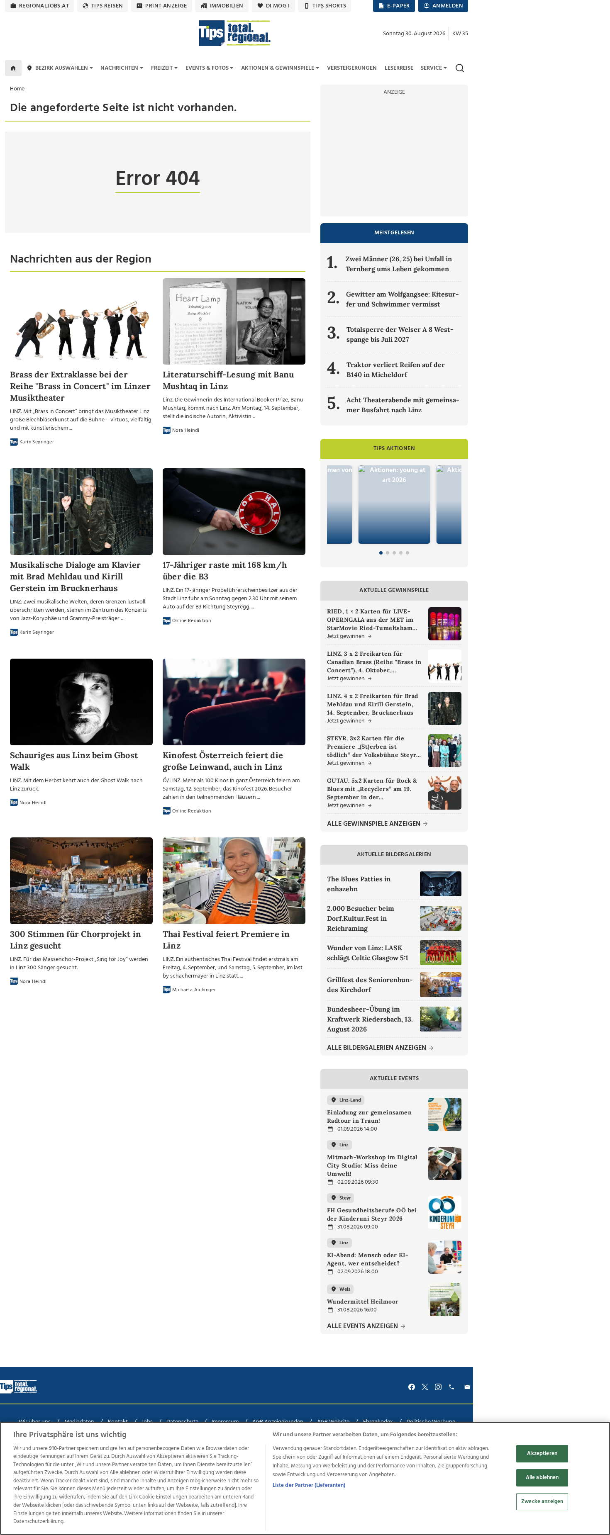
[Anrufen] (452, 1387)
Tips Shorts (329, 6)
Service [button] (431, 68)
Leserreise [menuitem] (399, 68)
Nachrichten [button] (119, 68)
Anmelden (447, 6)
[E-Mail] (468, 1387)
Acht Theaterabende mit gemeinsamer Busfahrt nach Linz (402, 405)
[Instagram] (438, 1387)
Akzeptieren (542, 1454)
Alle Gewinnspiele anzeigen (374, 824)
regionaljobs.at (44, 6)
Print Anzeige (166, 6)
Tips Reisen (107, 6)
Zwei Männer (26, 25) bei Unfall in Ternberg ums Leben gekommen (399, 264)
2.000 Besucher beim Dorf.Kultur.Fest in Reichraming (360, 918)
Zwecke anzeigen (542, 1501)
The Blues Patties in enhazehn (358, 884)
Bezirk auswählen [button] (61, 68)
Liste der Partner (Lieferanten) (309, 1485)
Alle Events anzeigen (363, 1327)
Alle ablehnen (542, 1477)
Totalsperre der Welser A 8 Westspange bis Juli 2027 (400, 334)
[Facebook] (411, 1387)
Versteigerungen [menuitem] (352, 68)
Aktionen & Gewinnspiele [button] (277, 68)
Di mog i (278, 6)
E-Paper (398, 6)
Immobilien (227, 6)
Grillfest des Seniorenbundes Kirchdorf (370, 984)
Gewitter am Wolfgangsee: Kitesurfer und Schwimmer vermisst (402, 299)
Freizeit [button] (162, 68)
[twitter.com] (425, 1387)
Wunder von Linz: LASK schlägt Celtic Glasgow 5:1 (367, 953)
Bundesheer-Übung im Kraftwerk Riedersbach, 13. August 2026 (370, 1019)
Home (17, 89)
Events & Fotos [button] (207, 68)
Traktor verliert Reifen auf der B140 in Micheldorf (395, 369)
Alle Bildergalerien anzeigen (377, 1048)
